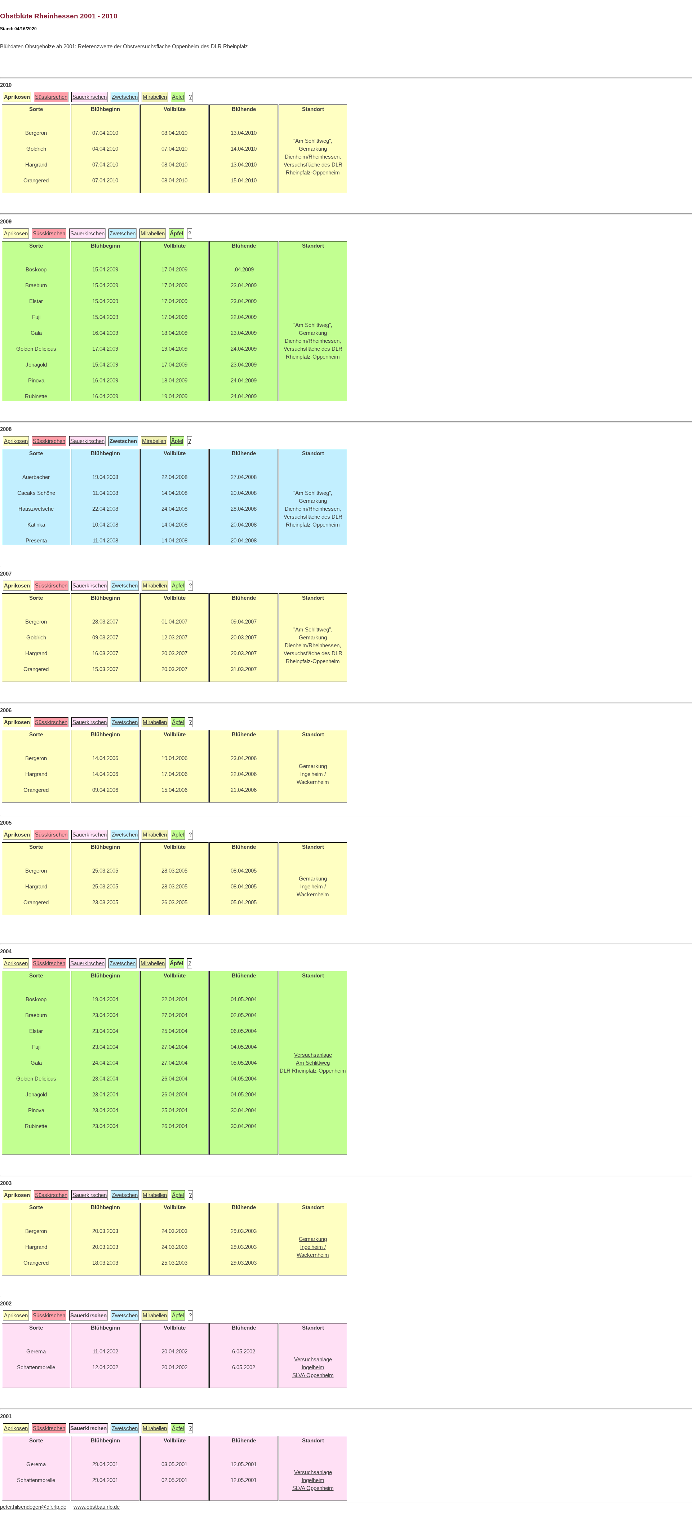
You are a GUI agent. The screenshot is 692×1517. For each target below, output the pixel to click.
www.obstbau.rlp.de (97, 1507)
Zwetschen (125, 97)
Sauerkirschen (89, 97)
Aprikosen (16, 233)
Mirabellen (155, 97)
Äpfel (178, 97)
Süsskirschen (51, 97)
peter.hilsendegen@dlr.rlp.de (33, 1507)
